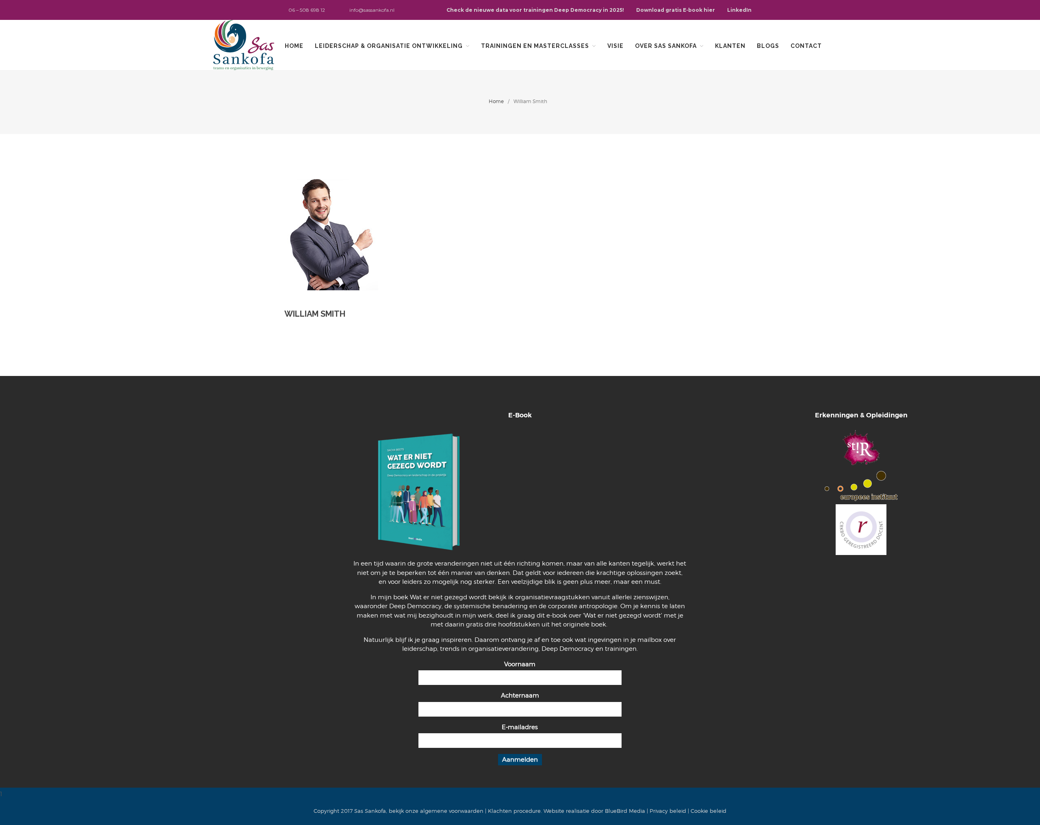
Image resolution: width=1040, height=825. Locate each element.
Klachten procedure (514, 811)
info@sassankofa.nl (371, 10)
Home (294, 46)
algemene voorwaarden (451, 811)
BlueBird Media (625, 811)
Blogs (768, 46)
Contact (806, 46)
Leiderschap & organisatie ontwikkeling (389, 46)
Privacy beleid (668, 811)
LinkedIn (739, 10)
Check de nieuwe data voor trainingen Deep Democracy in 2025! (535, 10)
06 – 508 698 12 (306, 10)
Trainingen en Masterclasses (535, 46)
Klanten (730, 46)
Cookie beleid (708, 811)
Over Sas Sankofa (666, 46)
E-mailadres (520, 727)
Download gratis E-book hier (675, 10)
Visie (615, 46)
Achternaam (520, 695)
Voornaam (519, 664)
